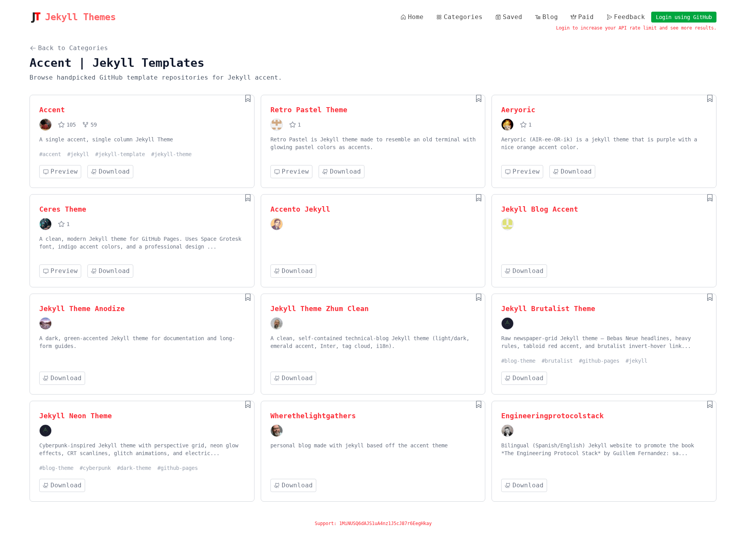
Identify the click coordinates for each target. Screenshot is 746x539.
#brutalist (557, 361)
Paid (586, 17)
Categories (463, 17)
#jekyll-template (120, 154)
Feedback (629, 17)
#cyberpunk (95, 468)
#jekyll (78, 154)
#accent (50, 154)
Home (416, 17)
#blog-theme (518, 361)
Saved (512, 17)
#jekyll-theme (171, 154)
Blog (550, 17)
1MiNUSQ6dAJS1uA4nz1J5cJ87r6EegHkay (385, 523)
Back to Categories (73, 48)
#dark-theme (134, 468)
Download (114, 171)
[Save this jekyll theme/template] (248, 98)
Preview (64, 171)
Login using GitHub (684, 17)
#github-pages (599, 361)
